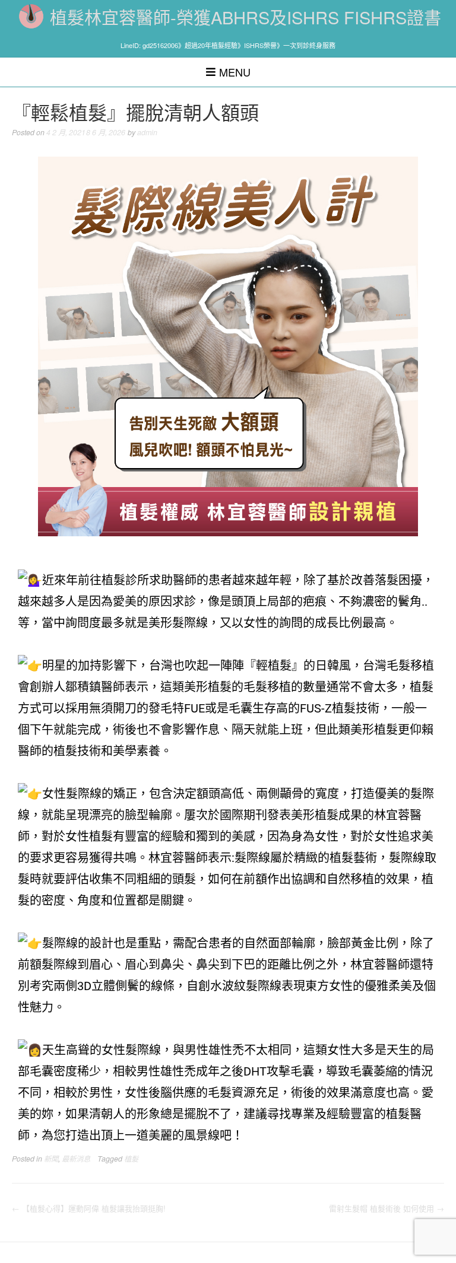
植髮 (131, 1158)
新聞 (51, 1158)
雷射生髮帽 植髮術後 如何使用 (386, 1208)
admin (147, 132)
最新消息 (76, 1158)
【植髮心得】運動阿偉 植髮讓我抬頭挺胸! (89, 1208)
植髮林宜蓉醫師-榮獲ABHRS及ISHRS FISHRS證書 (245, 17)
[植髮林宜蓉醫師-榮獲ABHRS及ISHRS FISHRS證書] (31, 16)
